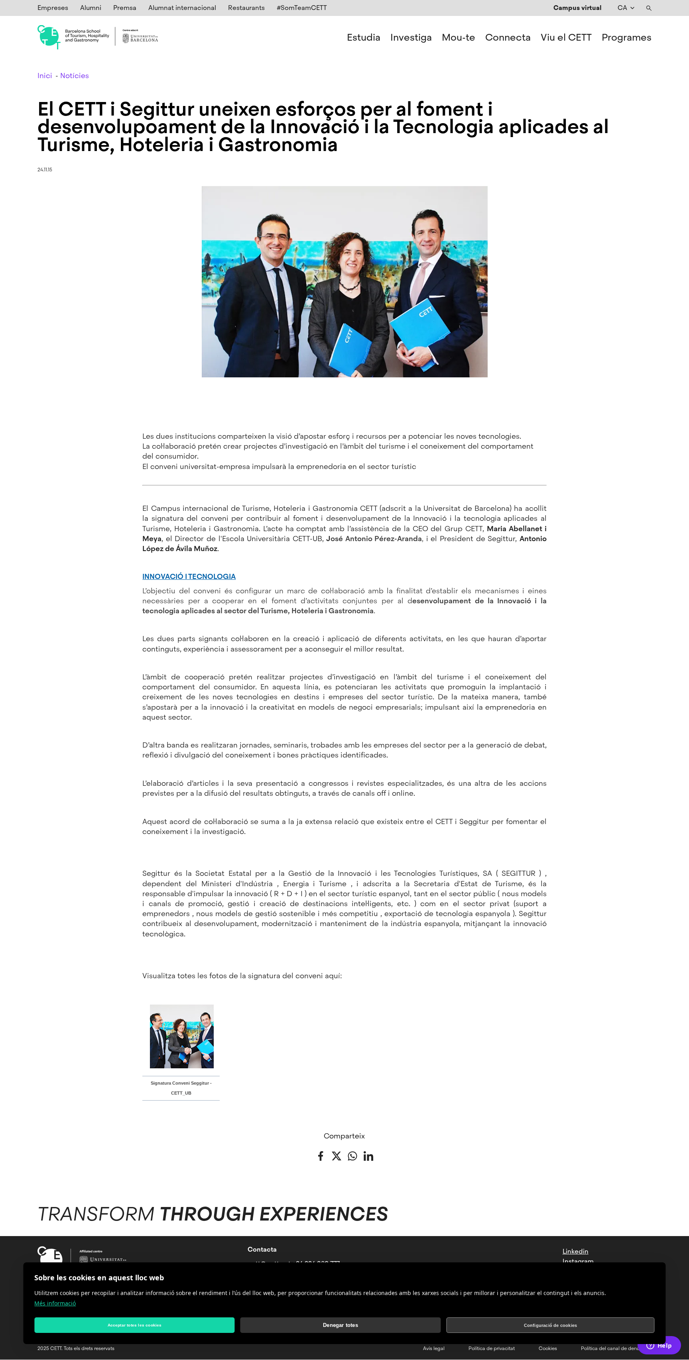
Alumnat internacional (182, 8)
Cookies (548, 1348)
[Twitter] (336, 1155)
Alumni (90, 8)
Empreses (52, 8)
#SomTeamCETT (302, 8)
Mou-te (458, 37)
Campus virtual (577, 8)
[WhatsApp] (352, 1155)
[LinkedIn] (368, 1155)
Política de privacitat (492, 1348)
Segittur (158, 873)
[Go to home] (97, 37)
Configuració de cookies (550, 1325)
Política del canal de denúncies (616, 1348)
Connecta (508, 37)
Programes (627, 37)
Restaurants (246, 8)
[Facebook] (320, 1155)
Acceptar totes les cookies (135, 1325)
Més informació (55, 1303)
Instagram (578, 1261)
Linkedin (576, 1251)
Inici (44, 75)
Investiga (411, 37)
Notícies (74, 75)
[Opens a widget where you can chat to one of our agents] (659, 1346)
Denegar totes (340, 1325)
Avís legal (434, 1348)
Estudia (363, 37)
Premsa (124, 8)
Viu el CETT (566, 37)
